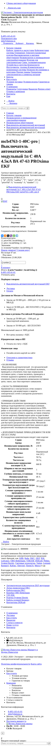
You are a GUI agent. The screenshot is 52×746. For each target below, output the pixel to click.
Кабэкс (13, 565)
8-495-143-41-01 (8, 36)
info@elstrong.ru (8, 41)
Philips (46, 561)
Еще (8, 96)
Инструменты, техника (16, 67)
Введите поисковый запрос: (13, 741)
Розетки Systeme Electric (17, 597)
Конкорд (5, 565)
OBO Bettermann (17, 561)
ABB (21, 558)
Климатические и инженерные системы (25, 68)
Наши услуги (12, 625)
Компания (11, 683)
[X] (8, 236)
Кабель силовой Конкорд (17, 600)
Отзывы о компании (15, 91)
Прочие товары (23, 72)
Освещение (20, 53)
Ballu (27, 558)
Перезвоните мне (9, 38)
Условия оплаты (30, 82)
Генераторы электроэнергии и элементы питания (23, 73)
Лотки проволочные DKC (18, 588)
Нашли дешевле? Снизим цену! (15, 250)
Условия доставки (14, 82)
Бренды (9, 77)
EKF (38, 558)
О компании (12, 86)
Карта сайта (36, 664)
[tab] (10, 360)
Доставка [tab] (10, 288)
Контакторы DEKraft (15, 602)
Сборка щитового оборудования (21, 3)
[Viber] (11, 236)
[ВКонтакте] (2, 236)
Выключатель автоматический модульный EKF (28, 284)
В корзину (5, 267)
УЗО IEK (10, 595)
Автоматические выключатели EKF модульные (28, 585)
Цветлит (21, 565)
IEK (43, 558)
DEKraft (39, 561)
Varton (39, 563)
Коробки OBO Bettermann (18, 593)
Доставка (10, 615)
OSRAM (30, 561)
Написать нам (14, 8)
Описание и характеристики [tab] (19, 357)
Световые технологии (25, 563)
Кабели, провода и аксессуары (20, 50)
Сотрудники (22, 89)
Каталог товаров (13, 48)
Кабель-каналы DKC (15, 590)
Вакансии (33, 89)
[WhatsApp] (14, 236)
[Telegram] (17, 236)
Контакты (10, 94)
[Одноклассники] (5, 236)
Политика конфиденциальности (15, 664)
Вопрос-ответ (44, 89)
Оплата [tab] (9, 291)
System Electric (7, 563)
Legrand (46, 563)
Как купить (11, 79)
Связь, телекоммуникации (34, 62)
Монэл (38, 565)
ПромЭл (30, 565)
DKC (32, 558)
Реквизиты (11, 89)
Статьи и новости (14, 622)
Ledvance (5, 561)
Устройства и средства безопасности (23, 65)
